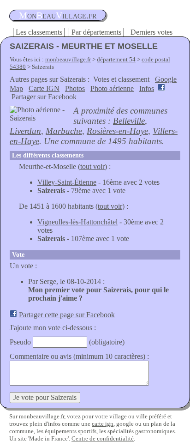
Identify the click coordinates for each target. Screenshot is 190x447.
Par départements (96, 32)
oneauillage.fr (57, 15)
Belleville (129, 121)
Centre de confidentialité (102, 438)
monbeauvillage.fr (68, 59)
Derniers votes (151, 32)
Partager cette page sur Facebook (67, 315)
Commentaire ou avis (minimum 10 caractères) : (79, 356)
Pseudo (20, 342)
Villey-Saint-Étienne (66, 182)
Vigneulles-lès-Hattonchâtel (77, 222)
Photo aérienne (112, 88)
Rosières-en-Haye (117, 131)
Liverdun (25, 131)
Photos (75, 88)
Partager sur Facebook (44, 97)
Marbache (64, 131)
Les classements (39, 32)
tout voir (92, 166)
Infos (146, 88)
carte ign (102, 423)
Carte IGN (44, 88)
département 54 (116, 59)
